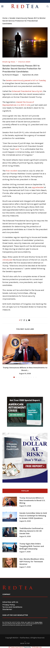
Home (4, 18)
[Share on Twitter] (26, 320)
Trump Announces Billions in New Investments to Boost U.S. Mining (32, 500)
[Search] (47, 6)
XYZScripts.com (37, 647)
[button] (4, 356)
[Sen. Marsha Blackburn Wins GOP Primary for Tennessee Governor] (9, 563)
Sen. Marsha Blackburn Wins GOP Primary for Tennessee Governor (31, 561)
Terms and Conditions (12, 607)
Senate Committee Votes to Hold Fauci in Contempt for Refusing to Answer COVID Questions (33, 515)
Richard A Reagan (12, 75)
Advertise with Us (10, 602)
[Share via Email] (29, 320)
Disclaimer (7, 609)
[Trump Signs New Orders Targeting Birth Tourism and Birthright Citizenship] (9, 547)
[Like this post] (21, 320)
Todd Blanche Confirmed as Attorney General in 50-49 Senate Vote (31, 531)
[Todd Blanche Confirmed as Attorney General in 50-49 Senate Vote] (9, 532)
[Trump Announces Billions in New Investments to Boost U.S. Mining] (25, 349)
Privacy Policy (8, 605)
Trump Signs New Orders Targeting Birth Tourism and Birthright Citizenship (31, 546)
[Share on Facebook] (24, 320)
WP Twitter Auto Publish (15, 647)
